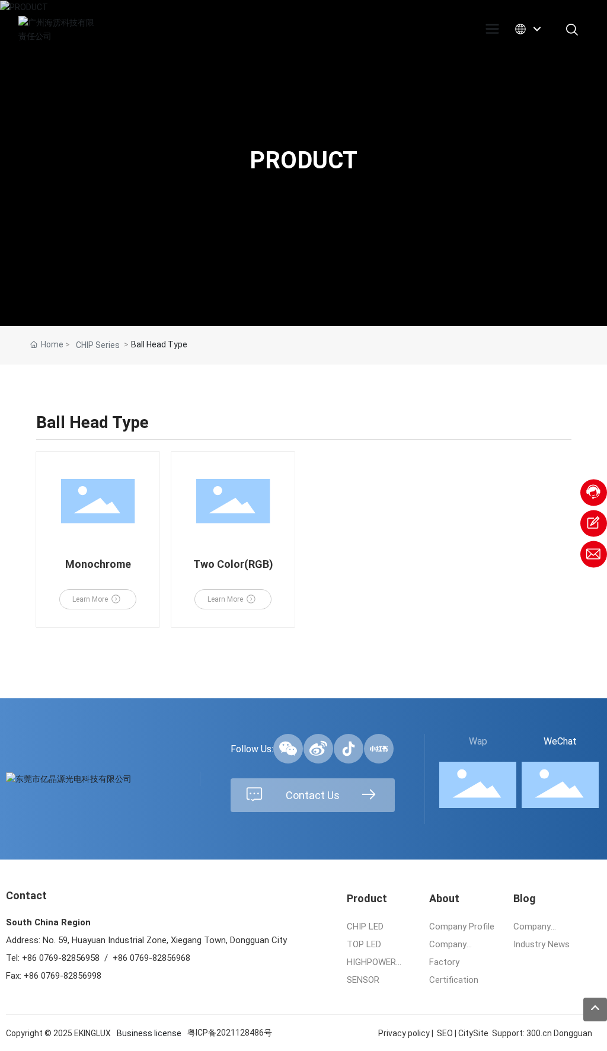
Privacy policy (404, 1033)
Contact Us (313, 795)
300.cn (539, 1033)
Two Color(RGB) (233, 564)
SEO (445, 1033)
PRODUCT (303, 160)
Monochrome (98, 564)
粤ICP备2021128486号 (229, 1032)
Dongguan (573, 1033)
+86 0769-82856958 (62, 958)
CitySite (473, 1033)
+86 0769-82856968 (151, 958)
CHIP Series (98, 345)
